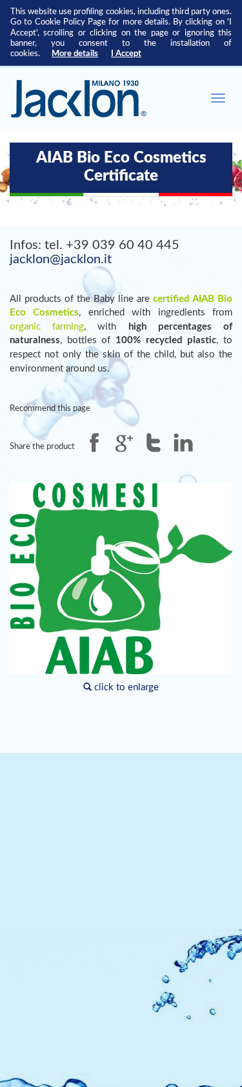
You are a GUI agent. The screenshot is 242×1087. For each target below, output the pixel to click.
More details (75, 53)
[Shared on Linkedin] (183, 442)
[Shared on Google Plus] (124, 442)
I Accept (126, 53)
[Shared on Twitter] (153, 442)
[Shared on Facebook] (94, 442)
